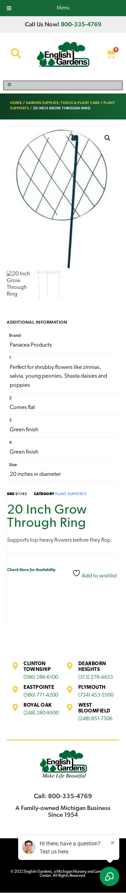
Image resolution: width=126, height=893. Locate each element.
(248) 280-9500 (41, 713)
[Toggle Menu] (63, 85)
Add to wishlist (99, 576)
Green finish (24, 430)
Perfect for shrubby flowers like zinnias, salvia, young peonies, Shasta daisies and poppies (58, 376)
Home (16, 103)
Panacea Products (31, 345)
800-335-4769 (81, 24)
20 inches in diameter (35, 474)
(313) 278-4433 (95, 677)
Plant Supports (70, 494)
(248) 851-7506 (95, 719)
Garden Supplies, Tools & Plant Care (63, 103)
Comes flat (22, 407)
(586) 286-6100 (41, 677)
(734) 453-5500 (96, 695)
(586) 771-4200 (41, 695)
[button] (107, 138)
